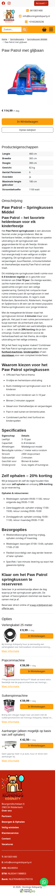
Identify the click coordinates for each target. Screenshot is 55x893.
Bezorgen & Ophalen (13, 821)
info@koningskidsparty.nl (36, 16)
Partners (6, 816)
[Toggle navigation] (51, 29)
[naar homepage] (8, 15)
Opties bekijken (27, 129)
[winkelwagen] (44, 29)
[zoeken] (24, 29)
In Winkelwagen (27, 121)
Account (40, 3)
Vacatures (7, 844)
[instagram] (9, 3)
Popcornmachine (13, 660)
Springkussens (17, 39)
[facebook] (3, 3)
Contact (6, 838)
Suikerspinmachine (15, 695)
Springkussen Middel (37, 39)
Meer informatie (10, 651)
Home (4, 39)
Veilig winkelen (10, 827)
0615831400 (36, 10)
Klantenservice (10, 833)
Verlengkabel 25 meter (17, 625)
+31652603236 (36, 21)
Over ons (7, 810)
